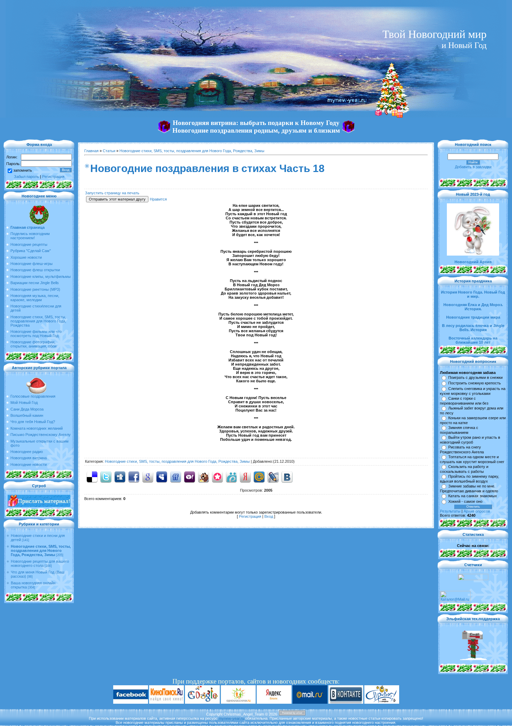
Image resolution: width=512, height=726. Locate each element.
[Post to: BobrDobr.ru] (203, 476)
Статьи (109, 151)
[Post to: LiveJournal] (273, 476)
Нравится (158, 199)
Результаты (450, 511)
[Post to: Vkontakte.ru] (287, 476)
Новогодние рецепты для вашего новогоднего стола (40, 563)
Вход (268, 516)
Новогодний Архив (473, 262)
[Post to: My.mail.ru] (259, 476)
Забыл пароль (26, 176)
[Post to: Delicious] (92, 476)
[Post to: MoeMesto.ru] (231, 476)
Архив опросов (477, 511)
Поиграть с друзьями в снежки (475, 377)
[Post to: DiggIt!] (120, 476)
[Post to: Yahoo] (189, 476)
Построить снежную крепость (474, 383)
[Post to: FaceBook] (134, 476)
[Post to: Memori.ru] (217, 476)
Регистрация (53, 176)
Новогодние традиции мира (473, 317)
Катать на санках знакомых (472, 496)
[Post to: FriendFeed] (176, 476)
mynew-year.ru (231, 718)
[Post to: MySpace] (162, 476)
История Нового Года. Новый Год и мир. (473, 294)
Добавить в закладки (473, 167)
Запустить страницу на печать (112, 193)
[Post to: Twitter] (106, 476)
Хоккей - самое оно (465, 501)
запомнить (22, 170)
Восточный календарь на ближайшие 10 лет (473, 340)
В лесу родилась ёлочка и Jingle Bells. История (473, 327)
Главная (91, 151)
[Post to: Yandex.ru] (245, 476)
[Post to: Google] (148, 476)
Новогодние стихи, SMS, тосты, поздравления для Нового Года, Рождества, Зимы (41, 550)
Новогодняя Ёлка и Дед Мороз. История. (473, 307)
